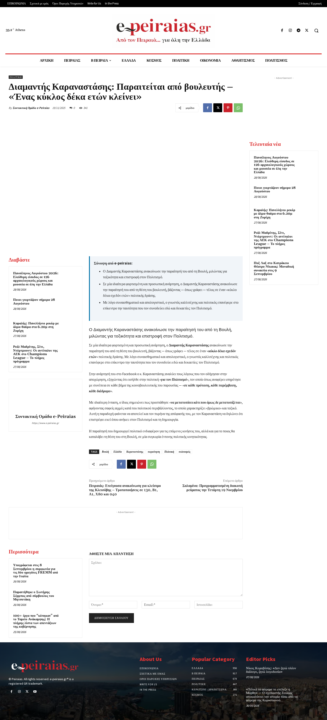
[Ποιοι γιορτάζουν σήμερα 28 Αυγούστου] (69, 305)
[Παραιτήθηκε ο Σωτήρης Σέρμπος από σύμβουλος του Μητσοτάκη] (69, 598)
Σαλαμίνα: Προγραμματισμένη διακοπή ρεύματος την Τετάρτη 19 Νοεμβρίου (212, 488)
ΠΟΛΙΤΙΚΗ (16, 77)
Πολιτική (169, 451)
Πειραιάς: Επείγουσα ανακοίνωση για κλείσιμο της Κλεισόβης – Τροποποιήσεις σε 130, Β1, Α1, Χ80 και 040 (125, 490)
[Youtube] (35, 692)
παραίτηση (154, 451)
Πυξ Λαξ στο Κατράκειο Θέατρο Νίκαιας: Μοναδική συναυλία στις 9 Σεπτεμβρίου (274, 268)
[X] (307, 31)
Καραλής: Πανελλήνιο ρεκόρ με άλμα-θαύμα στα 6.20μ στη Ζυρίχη (36, 327)
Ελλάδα (117, 451)
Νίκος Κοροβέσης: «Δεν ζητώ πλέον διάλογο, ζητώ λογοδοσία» (271, 670)
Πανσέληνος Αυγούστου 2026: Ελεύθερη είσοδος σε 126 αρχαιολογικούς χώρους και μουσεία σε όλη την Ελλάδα (36, 279)
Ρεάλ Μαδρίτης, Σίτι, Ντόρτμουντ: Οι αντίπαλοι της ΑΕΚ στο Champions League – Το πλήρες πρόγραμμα (35, 354)
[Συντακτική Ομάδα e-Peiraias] (45, 397)
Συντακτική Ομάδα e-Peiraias (31, 108)
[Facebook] (282, 31)
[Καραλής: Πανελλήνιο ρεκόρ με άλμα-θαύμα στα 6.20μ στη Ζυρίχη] (69, 329)
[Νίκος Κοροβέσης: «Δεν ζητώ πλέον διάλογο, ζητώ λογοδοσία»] (311, 673)
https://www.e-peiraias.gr (45, 423)
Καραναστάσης (134, 451)
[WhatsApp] (238, 107)
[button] (316, 30)
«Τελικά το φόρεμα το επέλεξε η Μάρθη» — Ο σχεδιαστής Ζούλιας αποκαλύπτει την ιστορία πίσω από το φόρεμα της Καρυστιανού (272, 695)
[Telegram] (299, 31)
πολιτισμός (184, 451)
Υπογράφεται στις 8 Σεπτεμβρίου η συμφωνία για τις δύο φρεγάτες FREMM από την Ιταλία (35, 570)
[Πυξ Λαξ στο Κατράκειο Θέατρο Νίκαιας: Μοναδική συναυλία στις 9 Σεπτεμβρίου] (306, 268)
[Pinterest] (228, 107)
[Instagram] (290, 31)
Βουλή (105, 451)
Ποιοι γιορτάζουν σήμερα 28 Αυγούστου (34, 302)
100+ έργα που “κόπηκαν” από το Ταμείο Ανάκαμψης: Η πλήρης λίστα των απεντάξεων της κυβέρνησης (36, 621)
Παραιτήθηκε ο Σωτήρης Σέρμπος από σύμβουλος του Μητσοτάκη (33, 596)
